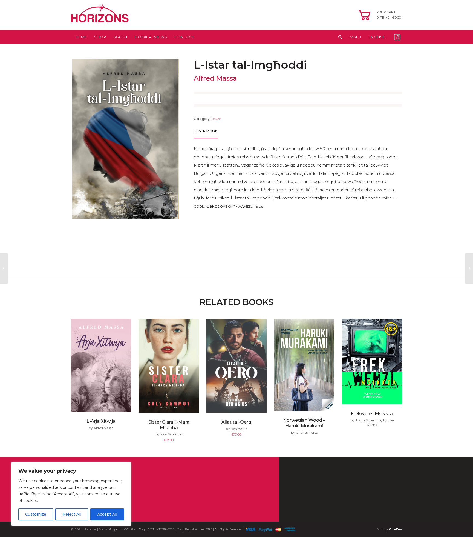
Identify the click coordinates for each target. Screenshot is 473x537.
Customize (35, 514)
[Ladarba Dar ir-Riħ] (4, 268)
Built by (389, 529)
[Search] (338, 37)
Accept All (107, 514)
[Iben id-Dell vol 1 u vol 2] (469, 268)
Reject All (71, 514)
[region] (71, 494)
